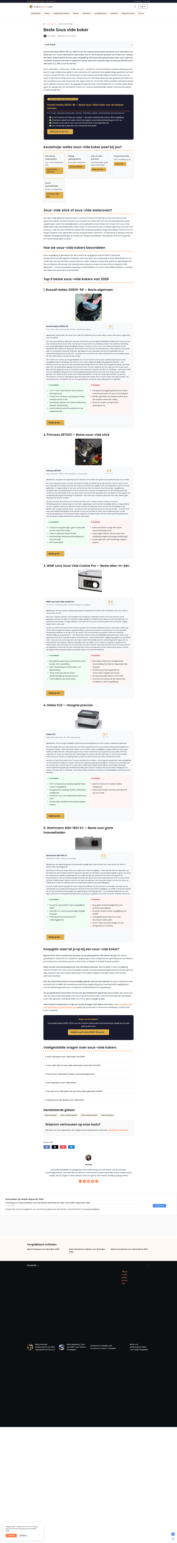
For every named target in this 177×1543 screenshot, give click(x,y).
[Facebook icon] (80, 1181)
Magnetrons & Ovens (128, 13)
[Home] (44, 24)
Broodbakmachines (100, 13)
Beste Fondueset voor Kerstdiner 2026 (43, 1249)
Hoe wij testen (138, 1)
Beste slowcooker (51, 1115)
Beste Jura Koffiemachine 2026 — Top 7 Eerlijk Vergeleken (139, 1347)
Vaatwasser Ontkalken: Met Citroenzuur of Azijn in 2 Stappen (103, 1347)
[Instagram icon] (92, 1181)
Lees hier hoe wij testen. (118, 1130)
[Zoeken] (135, 7)
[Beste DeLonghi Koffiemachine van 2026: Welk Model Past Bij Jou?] (30, 1347)
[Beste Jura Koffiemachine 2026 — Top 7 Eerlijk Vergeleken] (125, 1347)
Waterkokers (86, 13)
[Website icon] (84, 1181)
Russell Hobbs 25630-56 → (52, 170)
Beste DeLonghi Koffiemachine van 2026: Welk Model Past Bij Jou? (45, 1347)
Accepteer (11, 1535)
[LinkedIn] (71, 1147)
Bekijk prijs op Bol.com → (60, 132)
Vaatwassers (114, 13)
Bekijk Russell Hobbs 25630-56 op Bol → (88, 1032)
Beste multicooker (107, 1115)
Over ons (141, 13)
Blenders (76, 13)
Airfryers (47, 13)
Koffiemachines (35, 13)
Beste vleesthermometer (89, 1115)
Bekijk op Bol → (55, 422)
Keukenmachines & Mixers (61, 13)
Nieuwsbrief (147, 1)
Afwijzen (23, 1535)
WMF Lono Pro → (98, 169)
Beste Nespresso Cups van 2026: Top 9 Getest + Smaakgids (77, 1347)
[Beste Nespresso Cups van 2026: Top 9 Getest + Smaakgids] (62, 1347)
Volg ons (143, 7)
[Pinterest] (63, 1147)
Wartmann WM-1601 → (53, 195)
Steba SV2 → (120, 164)
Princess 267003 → (77, 167)
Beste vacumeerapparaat (69, 1115)
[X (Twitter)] (55, 1147)
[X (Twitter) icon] (88, 1181)
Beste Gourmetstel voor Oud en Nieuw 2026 (129, 1249)
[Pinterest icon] (96, 1181)
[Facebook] (46, 1147)
